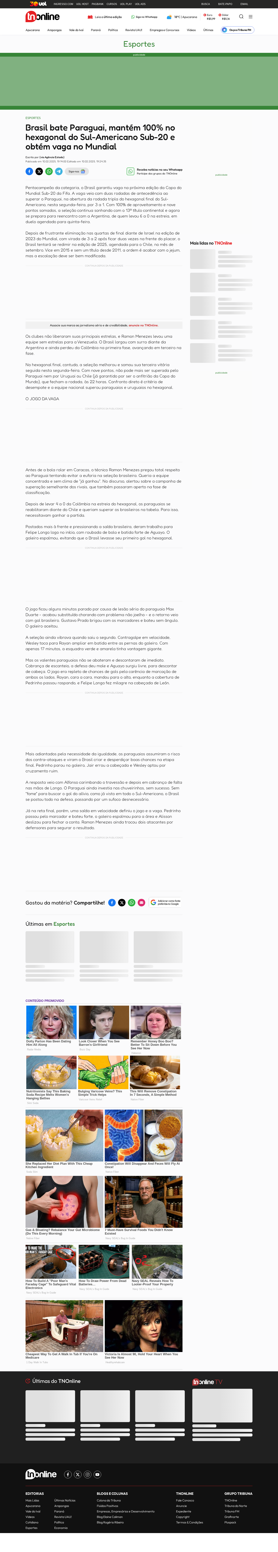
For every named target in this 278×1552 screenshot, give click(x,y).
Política (113, 30)
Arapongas (54, 30)
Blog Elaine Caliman (110, 1517)
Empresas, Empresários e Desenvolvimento (126, 1511)
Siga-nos (74, 171)
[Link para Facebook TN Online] (68, 1474)
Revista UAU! (133, 30)
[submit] (241, 16)
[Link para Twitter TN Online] (78, 1474)
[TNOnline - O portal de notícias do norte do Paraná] (43, 17)
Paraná (95, 30)
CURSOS (112, 4)
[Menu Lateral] (250, 17)
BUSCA (205, 4)
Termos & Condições (189, 1522)
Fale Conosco (185, 1500)
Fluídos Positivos (107, 1506)
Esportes (139, 44)
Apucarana (33, 30)
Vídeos (191, 30)
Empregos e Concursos (164, 30)
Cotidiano (32, 1522)
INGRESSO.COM (63, 4)
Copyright (182, 1517)
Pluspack (230, 1522)
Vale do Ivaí (76, 30)
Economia (61, 1528)
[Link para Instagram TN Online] (87, 1474)
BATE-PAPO (225, 4)
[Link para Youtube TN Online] (97, 1474)
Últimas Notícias (64, 1500)
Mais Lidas (32, 1500)
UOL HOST (82, 4)
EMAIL (244, 4)
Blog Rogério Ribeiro (110, 1522)
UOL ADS (140, 4)
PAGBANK (98, 4)
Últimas (208, 30)
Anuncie (181, 1506)
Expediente (183, 1511)
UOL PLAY (126, 4)
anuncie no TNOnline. (143, 325)
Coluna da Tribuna (109, 1500)
